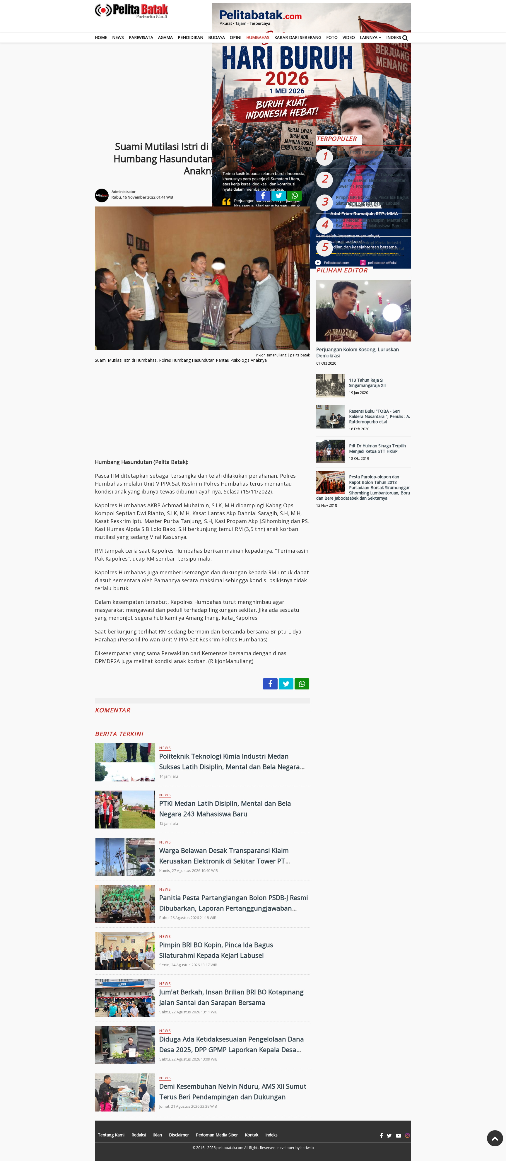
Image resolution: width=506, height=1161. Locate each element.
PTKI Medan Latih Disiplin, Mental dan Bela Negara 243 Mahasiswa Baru (372, 223)
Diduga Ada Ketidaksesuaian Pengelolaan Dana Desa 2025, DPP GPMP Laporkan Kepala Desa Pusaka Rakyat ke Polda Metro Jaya (231, 1049)
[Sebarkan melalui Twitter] (278, 196)
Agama (165, 37)
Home (101, 37)
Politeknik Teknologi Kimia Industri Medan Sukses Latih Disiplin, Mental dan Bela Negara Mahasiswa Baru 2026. (229, 766)
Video (349, 37)
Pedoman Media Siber (217, 1135)
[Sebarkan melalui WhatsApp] (294, 196)
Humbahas (257, 37)
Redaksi (138, 1135)
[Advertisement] (253, 84)
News (118, 37)
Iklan (157, 1135)
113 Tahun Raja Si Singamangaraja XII (367, 382)
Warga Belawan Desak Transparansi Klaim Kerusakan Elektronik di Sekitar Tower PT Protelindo (224, 860)
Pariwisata (141, 37)
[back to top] (495, 1138)
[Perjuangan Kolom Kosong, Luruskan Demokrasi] (363, 330)
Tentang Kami (111, 1135)
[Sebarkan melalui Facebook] (263, 196)
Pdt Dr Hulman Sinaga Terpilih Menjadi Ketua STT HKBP (377, 448)
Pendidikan (190, 37)
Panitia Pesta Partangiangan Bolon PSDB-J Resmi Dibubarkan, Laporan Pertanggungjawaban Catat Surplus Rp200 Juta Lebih (233, 907)
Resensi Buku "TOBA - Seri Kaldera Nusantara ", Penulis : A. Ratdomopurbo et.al (379, 416)
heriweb (307, 1147)
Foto (332, 37)
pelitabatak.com (229, 1147)
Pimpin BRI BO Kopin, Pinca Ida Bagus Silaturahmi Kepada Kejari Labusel (372, 200)
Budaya (216, 37)
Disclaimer (179, 1135)
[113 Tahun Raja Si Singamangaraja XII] (330, 388)
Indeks (393, 37)
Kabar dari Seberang (297, 37)
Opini (235, 37)
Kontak (251, 1135)
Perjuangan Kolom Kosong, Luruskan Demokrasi (357, 352)
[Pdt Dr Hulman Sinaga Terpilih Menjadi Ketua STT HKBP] (330, 454)
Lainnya (368, 37)
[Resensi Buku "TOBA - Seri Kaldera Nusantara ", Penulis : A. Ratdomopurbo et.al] (330, 419)
